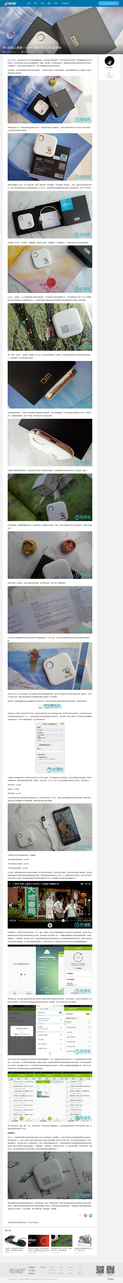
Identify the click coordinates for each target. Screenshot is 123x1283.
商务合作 (32, 1273)
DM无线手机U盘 (29, 52)
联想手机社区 (51, 1270)
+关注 (109, 76)
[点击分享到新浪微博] (85, 1215)
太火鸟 (61, 1270)
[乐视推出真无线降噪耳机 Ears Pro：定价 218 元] (85, 1241)
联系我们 (32, 1267)
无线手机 (41, 52)
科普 (55, 3)
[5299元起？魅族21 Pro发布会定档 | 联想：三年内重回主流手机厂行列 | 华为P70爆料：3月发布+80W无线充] (38, 1241)
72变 (80, 1267)
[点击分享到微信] (90, 1215)
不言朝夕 (109, 67)
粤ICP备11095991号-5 (52, 1279)
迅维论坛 (80, 1273)
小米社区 (70, 1270)
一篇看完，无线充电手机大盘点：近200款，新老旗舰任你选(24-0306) (15, 1250)
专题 (42, 3)
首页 (28, 3)
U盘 (36, 52)
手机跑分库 (65, 3)
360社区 (70, 1267)
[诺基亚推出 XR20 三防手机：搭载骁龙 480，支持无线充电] (61, 1241)
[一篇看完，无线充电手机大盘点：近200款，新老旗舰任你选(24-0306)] (15, 1241)
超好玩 (61, 1267)
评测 (35, 3)
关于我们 (32, 1270)
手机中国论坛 (51, 1273)
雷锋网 (51, 1267)
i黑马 (80, 1270)
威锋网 (70, 1273)
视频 (49, 3)
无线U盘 (48, 52)
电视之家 (61, 1273)
